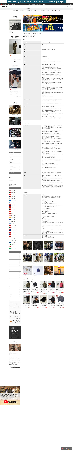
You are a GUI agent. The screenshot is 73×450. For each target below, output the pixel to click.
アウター (10, 176)
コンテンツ (48, 10)
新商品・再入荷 (15, 10)
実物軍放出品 (30, 10)
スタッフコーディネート (56, 10)
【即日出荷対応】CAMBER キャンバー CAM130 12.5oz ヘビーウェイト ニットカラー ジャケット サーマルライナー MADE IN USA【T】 (51, 290)
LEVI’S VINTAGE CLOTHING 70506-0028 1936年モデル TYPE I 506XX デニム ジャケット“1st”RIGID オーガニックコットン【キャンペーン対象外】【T (60, 304)
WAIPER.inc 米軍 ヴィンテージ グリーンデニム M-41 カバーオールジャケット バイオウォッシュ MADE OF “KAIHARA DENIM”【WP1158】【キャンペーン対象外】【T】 (26, 291)
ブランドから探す (36, 10)
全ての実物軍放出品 (12, 174)
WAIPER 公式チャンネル (6, 4)
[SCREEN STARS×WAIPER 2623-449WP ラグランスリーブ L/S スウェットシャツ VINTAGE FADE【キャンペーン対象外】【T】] (60, 284)
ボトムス (10, 178)
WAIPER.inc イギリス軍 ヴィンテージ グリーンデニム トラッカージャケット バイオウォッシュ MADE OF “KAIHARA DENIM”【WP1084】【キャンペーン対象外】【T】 (43, 291)
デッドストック (11, 185)
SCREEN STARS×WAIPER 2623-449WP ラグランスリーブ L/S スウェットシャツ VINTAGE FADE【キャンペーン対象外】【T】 (60, 290)
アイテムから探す (23, 10)
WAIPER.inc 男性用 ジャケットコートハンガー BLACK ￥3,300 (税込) (14, 32)
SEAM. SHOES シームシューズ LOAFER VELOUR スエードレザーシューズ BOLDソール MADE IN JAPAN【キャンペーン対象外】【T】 (43, 304)
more (15, 61)
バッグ (10, 181)
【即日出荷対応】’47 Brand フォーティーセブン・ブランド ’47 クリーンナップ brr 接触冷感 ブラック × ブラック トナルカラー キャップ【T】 (35, 290)
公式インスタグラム (14, 4)
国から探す (43, 10)
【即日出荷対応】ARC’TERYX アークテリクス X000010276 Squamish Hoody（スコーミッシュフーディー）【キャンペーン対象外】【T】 (51, 304)
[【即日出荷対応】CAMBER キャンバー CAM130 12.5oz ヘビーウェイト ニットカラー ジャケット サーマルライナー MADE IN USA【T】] (51, 284)
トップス (10, 177)
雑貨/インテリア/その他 (12, 184)
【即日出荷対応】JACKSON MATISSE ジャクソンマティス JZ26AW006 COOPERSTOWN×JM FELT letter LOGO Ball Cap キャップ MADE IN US (35, 304)
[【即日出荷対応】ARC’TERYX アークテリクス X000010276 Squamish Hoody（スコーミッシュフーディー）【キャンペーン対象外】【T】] (51, 299)
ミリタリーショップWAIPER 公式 (27, 33)
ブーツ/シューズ (11, 180)
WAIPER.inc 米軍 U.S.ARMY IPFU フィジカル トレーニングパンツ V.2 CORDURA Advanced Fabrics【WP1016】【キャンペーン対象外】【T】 (26, 304)
